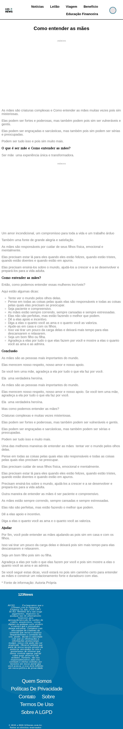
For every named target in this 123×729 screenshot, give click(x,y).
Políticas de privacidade (36, 689)
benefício (91, 6)
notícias (37, 6)
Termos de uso (36, 704)
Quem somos (37, 681)
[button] (112, 10)
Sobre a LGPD (36, 712)
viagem (71, 6)
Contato (27, 696)
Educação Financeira (82, 14)
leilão (54, 6)
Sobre (48, 696)
